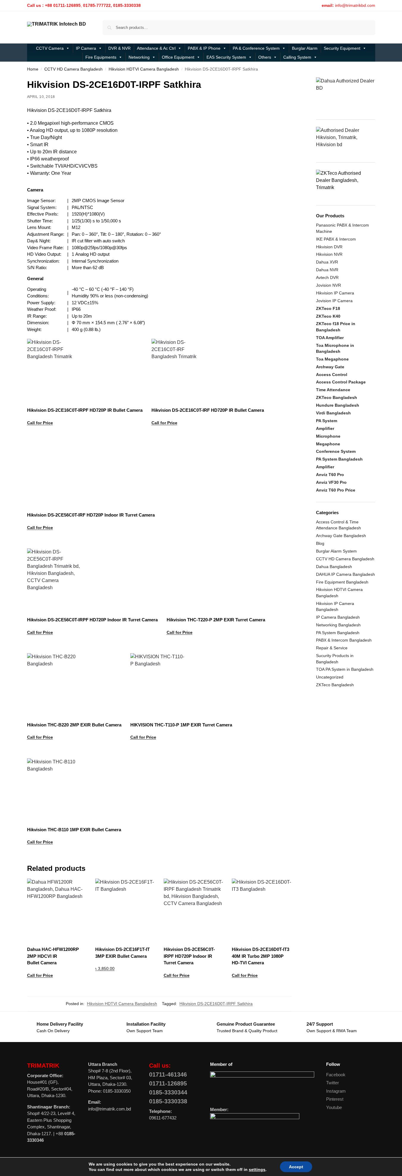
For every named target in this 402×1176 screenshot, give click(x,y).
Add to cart (125, 983)
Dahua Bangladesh (334, 566)
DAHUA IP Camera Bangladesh (345, 574)
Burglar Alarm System (336, 551)
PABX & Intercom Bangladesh (344, 640)
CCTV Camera (50, 48)
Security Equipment (342, 48)
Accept (296, 1166)
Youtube (334, 1107)
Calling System (297, 57)
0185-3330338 (168, 1101)
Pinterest (334, 1099)
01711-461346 (168, 1074)
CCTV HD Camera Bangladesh (73, 69)
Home (32, 69)
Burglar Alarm (304, 48)
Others (264, 57)
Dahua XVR (327, 262)
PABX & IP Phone (204, 48)
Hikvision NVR (329, 254)
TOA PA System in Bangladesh (344, 669)
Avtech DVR (327, 277)
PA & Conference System (256, 48)
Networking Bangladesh (338, 625)
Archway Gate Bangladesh (341, 535)
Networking (139, 57)
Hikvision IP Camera (335, 293)
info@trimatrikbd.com (355, 5)
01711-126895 (168, 1083)
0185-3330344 (168, 1092)
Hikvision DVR (329, 246)
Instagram (336, 1091)
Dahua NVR (327, 269)
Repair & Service (332, 647)
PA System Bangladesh (337, 632)
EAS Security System (226, 57)
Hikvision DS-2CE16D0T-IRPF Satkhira (216, 1003)
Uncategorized (329, 677)
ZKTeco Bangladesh (335, 684)
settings (257, 1169)
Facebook (335, 1074)
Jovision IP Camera (334, 300)
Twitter (332, 1082)
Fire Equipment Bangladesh (342, 582)
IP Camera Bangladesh (338, 617)
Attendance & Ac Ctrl (156, 48)
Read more (85, 437)
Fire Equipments (100, 57)
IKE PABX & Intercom (336, 239)
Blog (320, 543)
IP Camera (86, 48)
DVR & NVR (119, 48)
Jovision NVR (328, 285)
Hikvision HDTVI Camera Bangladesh (144, 69)
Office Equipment (178, 57)
